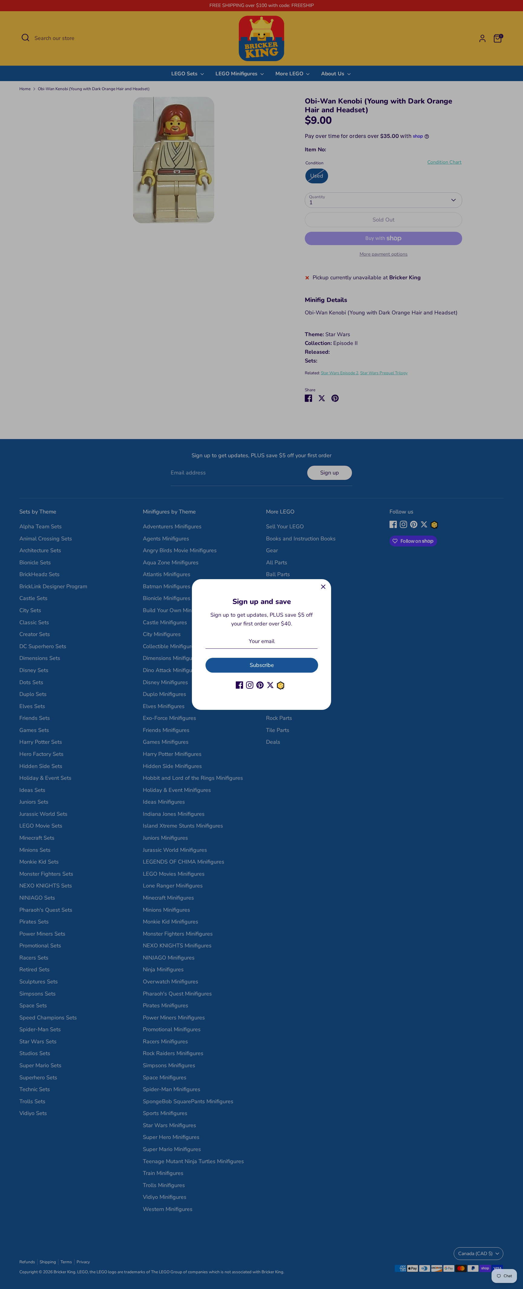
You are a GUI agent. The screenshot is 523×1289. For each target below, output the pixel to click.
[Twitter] (270, 685)
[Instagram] (249, 685)
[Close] (323, 587)
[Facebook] (239, 685)
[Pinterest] (260, 685)
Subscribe (262, 665)
